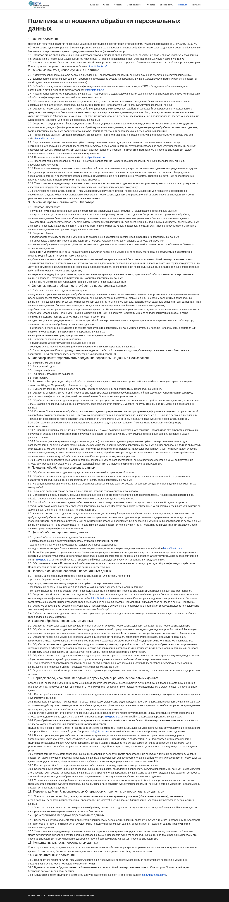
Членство (150, 4)
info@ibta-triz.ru (44, 559)
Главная (94, 4)
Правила (182, 4)
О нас (106, 4)
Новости (118, 4)
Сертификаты (134, 4)
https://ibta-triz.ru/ (97, 66)
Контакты (196, 4)
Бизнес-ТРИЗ (166, 4)
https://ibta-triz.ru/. (173, 548)
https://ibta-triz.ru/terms (153, 875)
